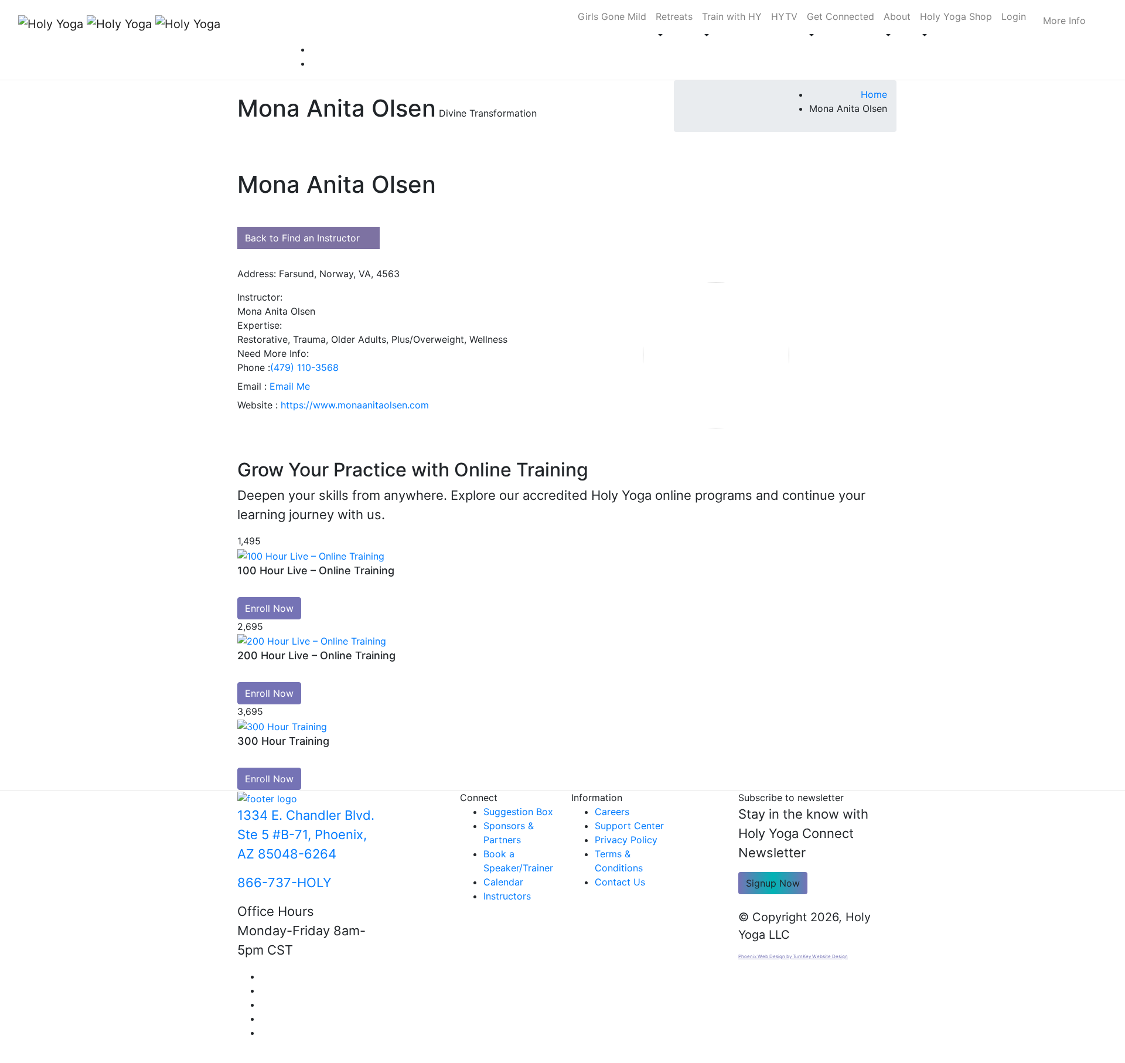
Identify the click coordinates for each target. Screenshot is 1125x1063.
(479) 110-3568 (304, 367)
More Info (1064, 20)
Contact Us (620, 882)
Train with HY (732, 16)
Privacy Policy (626, 840)
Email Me (290, 386)
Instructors (507, 896)
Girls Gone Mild (612, 16)
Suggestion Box (518, 811)
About (897, 16)
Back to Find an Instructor (302, 238)
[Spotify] (314, 63)
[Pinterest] (314, 49)
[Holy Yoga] (105, 23)
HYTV (784, 16)
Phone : (253, 367)
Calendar (503, 882)
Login (1013, 16)
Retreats (674, 16)
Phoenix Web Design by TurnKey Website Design (793, 956)
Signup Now (773, 883)
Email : (252, 386)
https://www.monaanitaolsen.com (355, 405)
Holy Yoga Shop (956, 16)
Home (874, 94)
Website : (257, 405)
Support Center (629, 826)
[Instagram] (264, 1004)
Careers (612, 811)
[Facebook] (264, 976)
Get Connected (840, 16)
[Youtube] (264, 990)
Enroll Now (269, 608)
